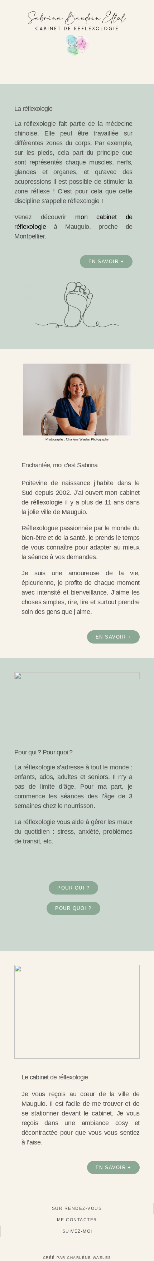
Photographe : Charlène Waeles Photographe (77, 439)
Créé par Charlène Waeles (77, 1258)
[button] (77, 73)
